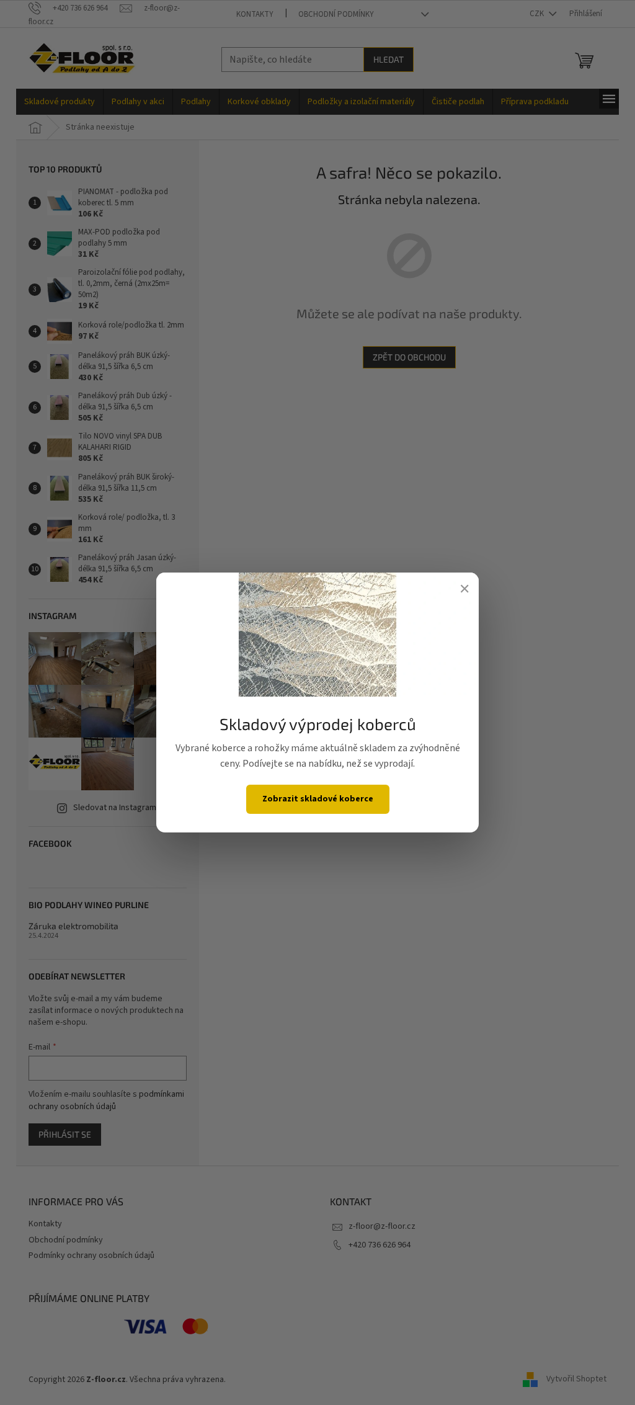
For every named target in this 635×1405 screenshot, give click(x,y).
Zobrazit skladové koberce (317, 799)
